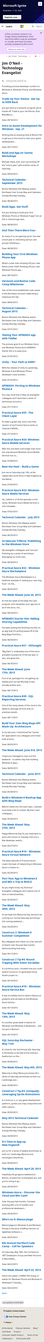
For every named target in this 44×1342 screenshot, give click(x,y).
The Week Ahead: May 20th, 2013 (16, 907)
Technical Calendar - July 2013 (20, 517)
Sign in (39, 26)
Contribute (6, 1331)
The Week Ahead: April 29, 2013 (21, 1168)
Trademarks (7, 1338)
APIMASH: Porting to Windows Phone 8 (21, 387)
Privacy (16, 1331)
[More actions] (40, 56)
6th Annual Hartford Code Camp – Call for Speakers (18, 1244)
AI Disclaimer (7, 1328)
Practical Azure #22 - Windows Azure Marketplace (21, 569)
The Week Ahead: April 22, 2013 (21, 1270)
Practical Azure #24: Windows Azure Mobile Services (20, 441)
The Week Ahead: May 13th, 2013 (16, 1015)
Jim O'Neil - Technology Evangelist (19, 56)
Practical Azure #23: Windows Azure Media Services (20, 492)
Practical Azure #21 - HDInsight (21, 645)
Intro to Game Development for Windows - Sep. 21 (22, 127)
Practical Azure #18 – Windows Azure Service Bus (21, 988)
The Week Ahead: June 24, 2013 (21, 595)
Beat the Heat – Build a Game (20, 466)
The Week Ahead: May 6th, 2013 (22, 1067)
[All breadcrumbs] (4, 56)
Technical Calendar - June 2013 (21, 774)
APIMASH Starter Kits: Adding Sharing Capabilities (20, 620)
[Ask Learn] (36, 56)
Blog (35, 1328)
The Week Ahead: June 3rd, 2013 (22, 750)
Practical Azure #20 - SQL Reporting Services (17, 697)
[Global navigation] (2, 26)
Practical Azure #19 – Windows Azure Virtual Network (21, 853)
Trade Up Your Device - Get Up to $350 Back (21, 100)
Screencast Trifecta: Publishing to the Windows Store (21, 542)
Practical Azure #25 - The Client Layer (17, 414)
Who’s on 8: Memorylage (17, 1219)
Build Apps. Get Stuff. (15, 206)
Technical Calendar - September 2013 (15, 181)
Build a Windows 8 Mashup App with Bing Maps (21, 799)
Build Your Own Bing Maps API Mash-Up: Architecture (21, 724)
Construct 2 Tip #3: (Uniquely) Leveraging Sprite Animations (21, 1092)
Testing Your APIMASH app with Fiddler (19, 336)
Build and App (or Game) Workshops (17, 154)
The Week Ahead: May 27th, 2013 (16, 826)
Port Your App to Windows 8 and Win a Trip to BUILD (19, 880)
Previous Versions (23, 1328)
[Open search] (32, 26)
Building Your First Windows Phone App (20, 255)
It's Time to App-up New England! (14, 1143)
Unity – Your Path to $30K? (18, 362)
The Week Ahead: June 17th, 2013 (16, 671)
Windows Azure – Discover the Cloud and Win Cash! (21, 1194)
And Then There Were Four (19, 230)
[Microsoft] (22, 26)
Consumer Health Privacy (12, 1335)
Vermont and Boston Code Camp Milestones (18, 282)
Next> (4, 1293)
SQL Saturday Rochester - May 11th (18, 1042)
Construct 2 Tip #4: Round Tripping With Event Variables (20, 961)
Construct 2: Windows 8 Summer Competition (17, 934)
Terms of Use (32, 1335)
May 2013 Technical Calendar (20, 1118)
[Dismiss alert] (40, 4)
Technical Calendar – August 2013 (15, 309)
